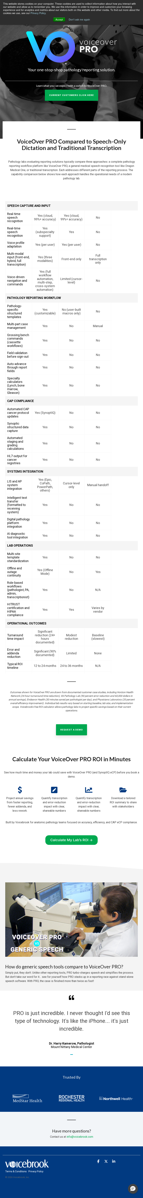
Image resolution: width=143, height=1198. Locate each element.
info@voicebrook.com (80, 1136)
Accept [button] (59, 19)
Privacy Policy (38, 13)
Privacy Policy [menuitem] (35, 1171)
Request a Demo (71, 729)
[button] (99, 1161)
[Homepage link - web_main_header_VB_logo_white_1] (27, 1165)
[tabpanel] (71, 1022)
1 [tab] (72, 1056)
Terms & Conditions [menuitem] (16, 1171)
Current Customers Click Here (71, 95)
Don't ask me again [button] (79, 19)
